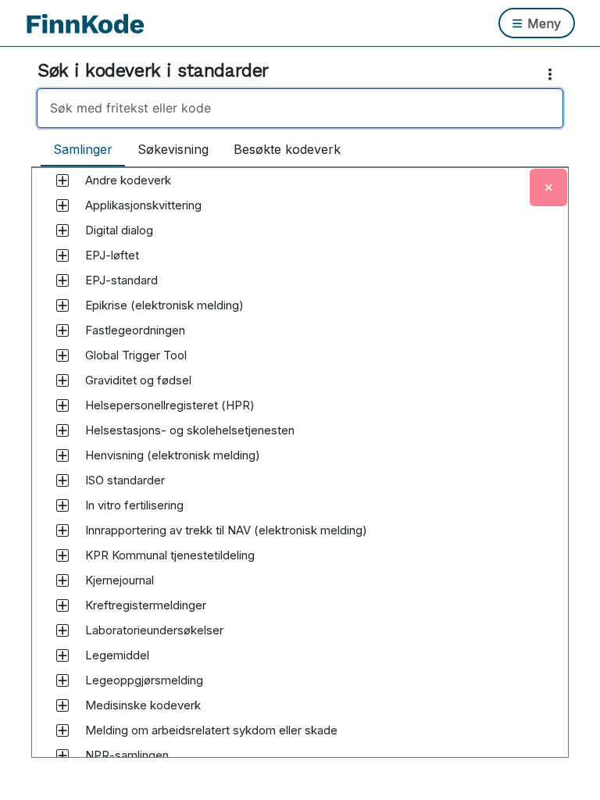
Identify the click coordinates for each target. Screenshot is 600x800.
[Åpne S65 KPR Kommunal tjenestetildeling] (62, 555)
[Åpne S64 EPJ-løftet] (62, 255)
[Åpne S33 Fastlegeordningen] (62, 330)
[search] (300, 108)
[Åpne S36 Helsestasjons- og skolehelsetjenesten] (62, 430)
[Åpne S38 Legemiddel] (62, 655)
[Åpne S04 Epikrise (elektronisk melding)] (62, 305)
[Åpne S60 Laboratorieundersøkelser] (62, 630)
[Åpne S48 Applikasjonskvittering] (62, 205)
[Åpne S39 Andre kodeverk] (62, 180)
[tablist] (197, 150)
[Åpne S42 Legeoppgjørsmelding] (62, 680)
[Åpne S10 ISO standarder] (62, 480)
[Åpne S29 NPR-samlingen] (62, 755)
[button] (128, 180)
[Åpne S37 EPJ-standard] (62, 280)
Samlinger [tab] (82, 149)
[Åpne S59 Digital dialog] (62, 230)
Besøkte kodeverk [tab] (287, 149)
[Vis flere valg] (553, 74)
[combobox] (300, 108)
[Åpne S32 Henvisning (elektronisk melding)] (62, 455)
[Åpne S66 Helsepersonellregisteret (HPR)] (62, 405)
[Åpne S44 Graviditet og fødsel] (62, 380)
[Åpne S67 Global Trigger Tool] (62, 355)
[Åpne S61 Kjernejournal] (62, 580)
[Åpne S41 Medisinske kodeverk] (62, 705)
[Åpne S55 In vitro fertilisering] (62, 505)
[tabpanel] (300, 477)
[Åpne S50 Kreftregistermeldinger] (62, 605)
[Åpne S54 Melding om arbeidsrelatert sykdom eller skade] (62, 730)
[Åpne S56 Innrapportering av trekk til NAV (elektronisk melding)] (62, 530)
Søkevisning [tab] (173, 149)
